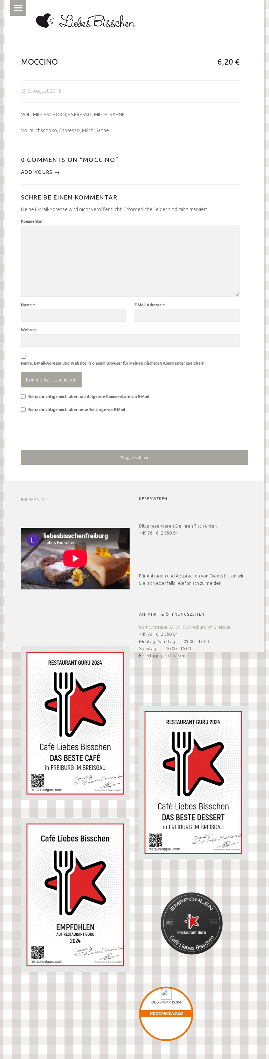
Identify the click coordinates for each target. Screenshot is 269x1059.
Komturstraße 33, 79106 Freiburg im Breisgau (185, 627)
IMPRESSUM (33, 499)
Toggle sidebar (134, 457)
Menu (18, 8)
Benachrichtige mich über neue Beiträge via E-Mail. (77, 409)
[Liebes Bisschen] (85, 19)
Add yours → (40, 172)
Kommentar (32, 221)
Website (29, 329)
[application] (75, 558)
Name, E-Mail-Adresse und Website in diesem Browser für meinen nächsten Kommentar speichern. (113, 363)
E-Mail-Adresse (149, 304)
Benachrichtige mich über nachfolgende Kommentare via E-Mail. (89, 396)
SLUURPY (161, 1002)
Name (28, 304)
